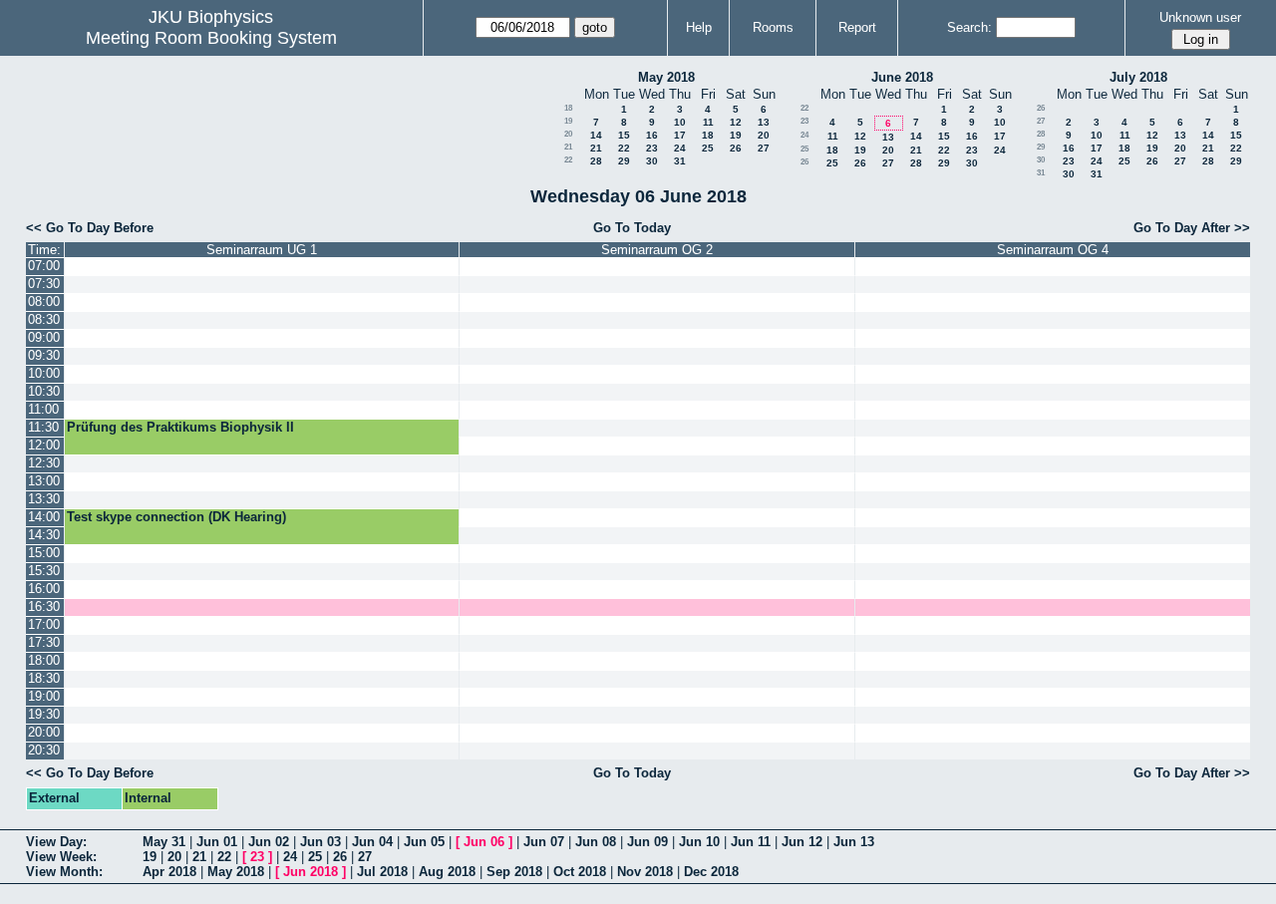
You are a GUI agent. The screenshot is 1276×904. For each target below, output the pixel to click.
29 (624, 160)
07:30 (44, 283)
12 (736, 122)
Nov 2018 (645, 871)
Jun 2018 (310, 871)
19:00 (44, 696)
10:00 (44, 373)
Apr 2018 (169, 871)
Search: (969, 27)
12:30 (44, 462)
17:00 (44, 624)
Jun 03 (320, 841)
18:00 (44, 660)
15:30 (44, 570)
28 (596, 160)
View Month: (64, 871)
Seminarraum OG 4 (1053, 249)
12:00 (44, 445)
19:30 (44, 714)
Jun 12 (802, 841)
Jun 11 (751, 841)
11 (708, 122)
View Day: (56, 841)
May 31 (164, 841)
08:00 (44, 301)
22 (624, 148)
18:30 (44, 678)
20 (568, 134)
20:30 (44, 750)
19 (568, 121)
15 (624, 135)
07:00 (44, 265)
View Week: (61, 856)
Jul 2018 (382, 871)
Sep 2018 (514, 871)
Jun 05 (424, 841)
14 (596, 135)
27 (764, 148)
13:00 (44, 480)
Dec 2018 (711, 871)
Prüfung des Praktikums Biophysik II (180, 427)
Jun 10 (699, 841)
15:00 (44, 552)
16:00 (44, 588)
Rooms (773, 27)
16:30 (44, 606)
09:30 (44, 355)
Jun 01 (216, 841)
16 (652, 135)
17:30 (44, 642)
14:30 (44, 534)
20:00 (44, 732)
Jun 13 (853, 841)
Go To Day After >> (1191, 227)
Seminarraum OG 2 (657, 249)
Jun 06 (484, 841)
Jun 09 (647, 841)
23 (652, 148)
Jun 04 (372, 841)
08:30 (44, 319)
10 (680, 122)
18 (568, 108)
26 (736, 148)
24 (680, 148)
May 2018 (666, 77)
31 (680, 160)
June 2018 (902, 77)
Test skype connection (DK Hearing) (176, 516)
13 (764, 122)
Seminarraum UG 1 (261, 249)
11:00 (43, 409)
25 (708, 148)
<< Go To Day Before (90, 227)
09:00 (44, 337)
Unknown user (1200, 17)
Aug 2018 (447, 871)
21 (568, 147)
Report (857, 27)
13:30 (44, 498)
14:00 (44, 516)
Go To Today (632, 227)
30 (652, 160)
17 (680, 135)
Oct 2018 (579, 871)
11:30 (43, 427)
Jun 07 (543, 841)
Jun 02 (268, 841)
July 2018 (1138, 77)
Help (699, 27)
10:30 (44, 391)
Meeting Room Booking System (211, 38)
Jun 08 (595, 841)
